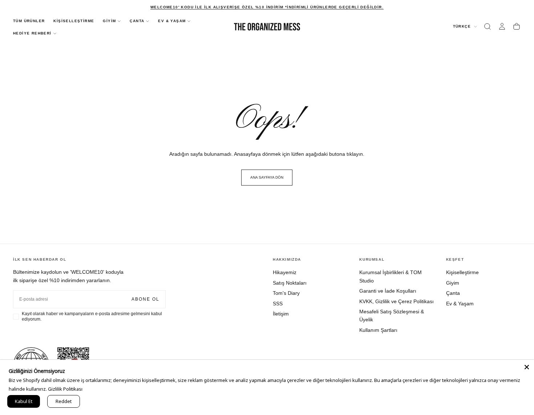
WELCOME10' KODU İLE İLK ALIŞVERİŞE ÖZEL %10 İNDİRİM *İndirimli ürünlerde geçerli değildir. (267, 7)
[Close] (526, 367)
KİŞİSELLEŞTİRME (73, 21)
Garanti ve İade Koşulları (387, 291)
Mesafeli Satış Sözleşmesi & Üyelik (391, 315)
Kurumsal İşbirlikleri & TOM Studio (390, 276)
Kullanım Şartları (378, 330)
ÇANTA (137, 21)
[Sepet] (516, 26)
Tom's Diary (286, 293)
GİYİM (109, 21)
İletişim (281, 314)
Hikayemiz (284, 272)
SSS (278, 303)
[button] (487, 26)
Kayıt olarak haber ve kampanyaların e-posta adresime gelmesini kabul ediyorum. (92, 316)
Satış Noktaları (290, 283)
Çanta (453, 293)
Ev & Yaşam (460, 303)
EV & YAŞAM (172, 21)
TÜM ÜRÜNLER (29, 21)
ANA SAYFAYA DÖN (266, 177)
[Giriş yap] (502, 26)
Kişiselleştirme (462, 272)
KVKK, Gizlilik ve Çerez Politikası (396, 301)
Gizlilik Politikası (65, 389)
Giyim (452, 283)
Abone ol (145, 299)
